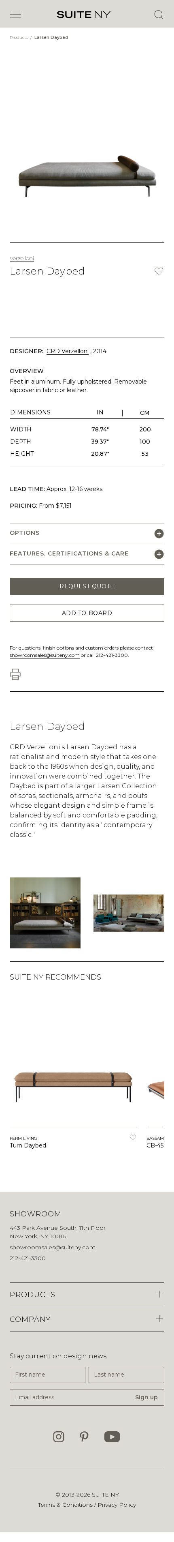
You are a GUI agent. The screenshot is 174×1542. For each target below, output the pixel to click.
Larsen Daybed (51, 37)
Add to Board (87, 613)
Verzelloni (22, 258)
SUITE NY (105, 1494)
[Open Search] (158, 14)
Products (19, 37)
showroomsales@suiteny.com (45, 655)
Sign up (146, 1397)
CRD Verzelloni (68, 351)
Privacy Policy (117, 1504)
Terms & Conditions (66, 1504)
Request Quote (86, 586)
